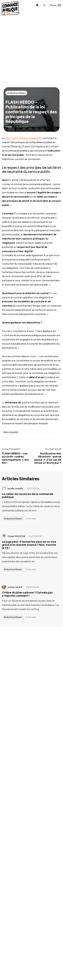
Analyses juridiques (16, 93)
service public (11, 432)
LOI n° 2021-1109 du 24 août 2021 (23, 138)
